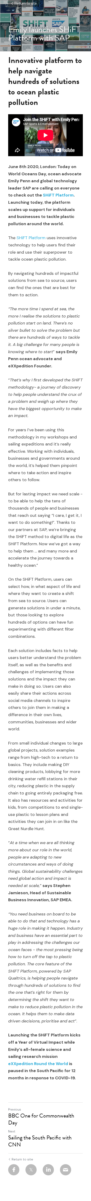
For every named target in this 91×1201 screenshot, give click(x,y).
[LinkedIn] (48, 1169)
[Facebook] (13, 1169)
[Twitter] (31, 1169)
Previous (14, 1109)
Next (11, 1131)
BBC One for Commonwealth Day (41, 1119)
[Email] (65, 1169)
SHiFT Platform (58, 195)
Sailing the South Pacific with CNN (40, 1141)
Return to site (25, 3)
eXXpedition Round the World (38, 1063)
